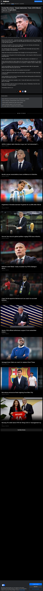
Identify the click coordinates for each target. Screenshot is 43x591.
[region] (21, 585)
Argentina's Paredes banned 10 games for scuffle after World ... (21, 205)
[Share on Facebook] (23, 91)
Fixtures (8, 3)
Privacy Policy (22, 589)
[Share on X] (18, 91)
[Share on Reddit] (20, 91)
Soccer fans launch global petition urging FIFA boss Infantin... (21, 236)
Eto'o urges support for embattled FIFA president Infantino (12, 105)
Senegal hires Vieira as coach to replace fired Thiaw (18, 362)
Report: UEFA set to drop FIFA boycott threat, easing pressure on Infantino (15, 98)
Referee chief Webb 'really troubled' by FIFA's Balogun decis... (19, 267)
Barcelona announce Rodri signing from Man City (17, 392)
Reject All (35, 586)
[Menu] (1, 1)
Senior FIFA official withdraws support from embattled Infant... (19, 331)
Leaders (22, 3)
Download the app (38, 1)
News (12, 3)
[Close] (40, 581)
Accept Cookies (36, 584)
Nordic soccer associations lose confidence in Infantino (19, 174)
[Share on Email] (25, 91)
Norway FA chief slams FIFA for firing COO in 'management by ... (21, 423)
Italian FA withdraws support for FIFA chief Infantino (11, 104)
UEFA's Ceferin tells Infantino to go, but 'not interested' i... (20, 144)
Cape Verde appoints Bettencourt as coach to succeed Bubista (19, 299)
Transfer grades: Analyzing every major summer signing (12, 102)
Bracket (17, 3)
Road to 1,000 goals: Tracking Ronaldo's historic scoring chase (13, 100)
